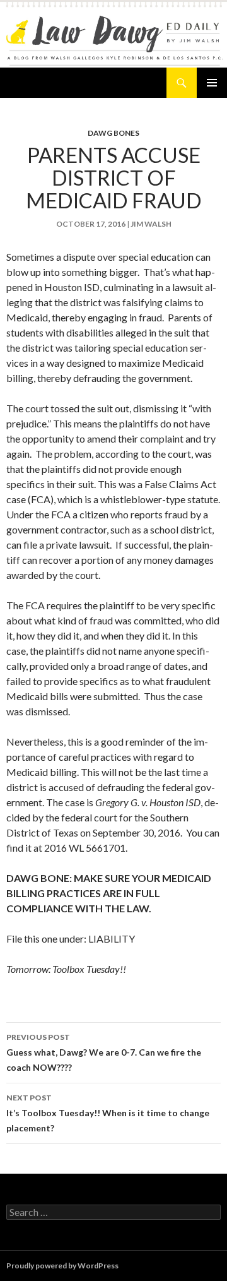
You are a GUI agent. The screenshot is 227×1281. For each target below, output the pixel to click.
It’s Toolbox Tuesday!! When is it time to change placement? (107, 1113)
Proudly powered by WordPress (62, 1265)
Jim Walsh (151, 224)
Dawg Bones (113, 133)
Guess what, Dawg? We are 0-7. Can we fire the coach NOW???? (103, 1052)
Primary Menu (212, 83)
